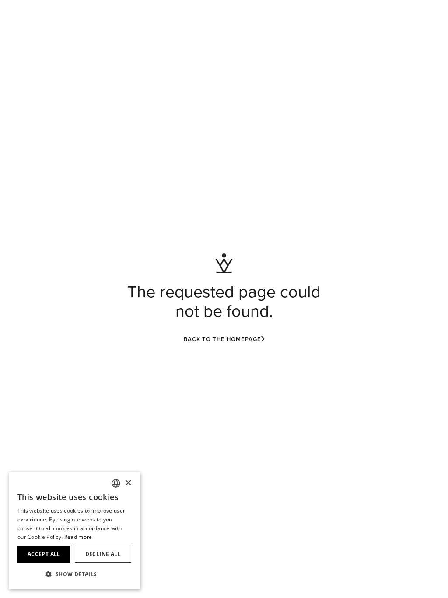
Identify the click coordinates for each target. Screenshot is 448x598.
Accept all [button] (44, 554)
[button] (74, 574)
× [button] (128, 483)
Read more (78, 537)
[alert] (74, 530)
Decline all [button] (103, 554)
